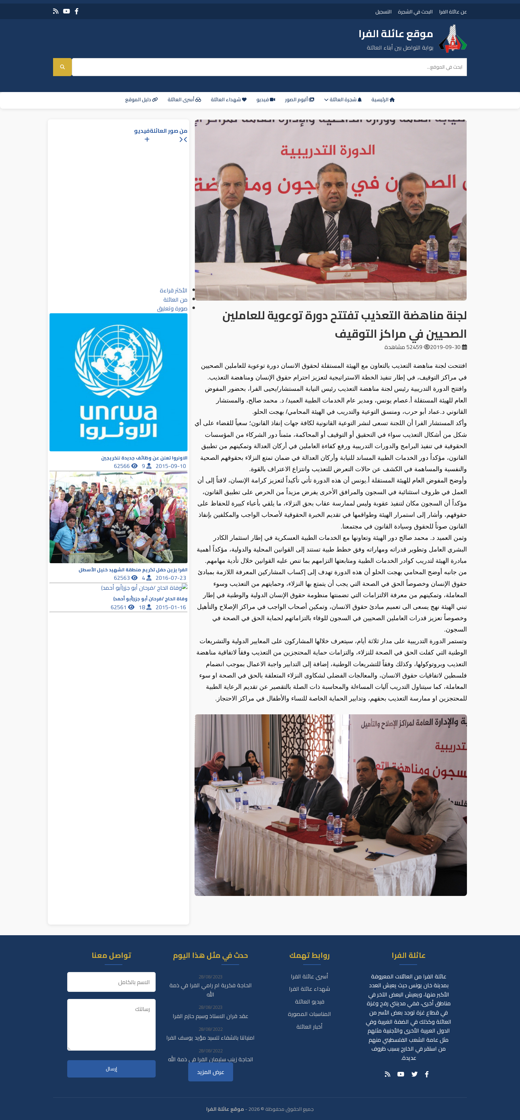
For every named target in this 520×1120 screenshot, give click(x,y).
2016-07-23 (171, 577)
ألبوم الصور (297, 99)
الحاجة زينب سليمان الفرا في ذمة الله (210, 1059)
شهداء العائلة (226, 99)
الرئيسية (380, 99)
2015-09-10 (171, 466)
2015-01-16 (171, 607)
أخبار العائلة (309, 1026)
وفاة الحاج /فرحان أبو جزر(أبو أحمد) (150, 598)
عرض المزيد (210, 1072)
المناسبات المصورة (309, 1013)
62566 (122, 466)
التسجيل (383, 11)
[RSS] (55, 11)
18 (142, 607)
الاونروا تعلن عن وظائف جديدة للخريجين (144, 457)
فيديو (263, 99)
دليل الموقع (138, 99)
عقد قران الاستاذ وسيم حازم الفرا (210, 1016)
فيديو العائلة (309, 1001)
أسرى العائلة (181, 99)
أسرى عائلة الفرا (309, 976)
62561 (119, 607)
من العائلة (175, 299)
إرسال (111, 1068)
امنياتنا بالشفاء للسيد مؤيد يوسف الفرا (210, 1037)
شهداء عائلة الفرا (309, 988)
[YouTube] (66, 11)
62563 (122, 577)
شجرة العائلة (343, 99)
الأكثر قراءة (173, 290)
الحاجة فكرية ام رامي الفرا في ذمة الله (210, 990)
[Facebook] (77, 11)
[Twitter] (414, 1074)
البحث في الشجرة (415, 11)
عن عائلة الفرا (453, 11)
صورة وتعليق (172, 308)
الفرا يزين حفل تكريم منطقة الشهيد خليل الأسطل (133, 569)
